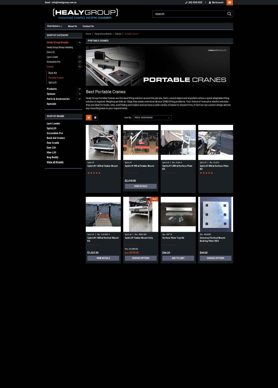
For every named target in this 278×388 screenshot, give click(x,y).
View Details (140, 186)
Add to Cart (178, 258)
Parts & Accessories (58, 98)
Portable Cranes (56, 77)
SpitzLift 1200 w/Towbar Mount (102, 166)
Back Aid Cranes (56, 138)
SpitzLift (53, 82)
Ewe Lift (51, 147)
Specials (51, 103)
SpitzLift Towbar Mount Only (139, 238)
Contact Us (88, 26)
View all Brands (55, 162)
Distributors (53, 26)
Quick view (103, 157)
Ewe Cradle (53, 142)
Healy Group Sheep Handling (60, 47)
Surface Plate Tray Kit (173, 238)
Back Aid (53, 72)
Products (52, 88)
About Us (72, 26)
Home (88, 34)
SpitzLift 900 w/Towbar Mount (139, 166)
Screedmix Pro (53, 61)
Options (51, 93)
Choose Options (140, 258)
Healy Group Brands (57, 42)
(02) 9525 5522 (195, 2)
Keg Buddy (52, 157)
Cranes (50, 66)
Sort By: (128, 117)
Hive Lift (51, 52)
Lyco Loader (52, 57)
